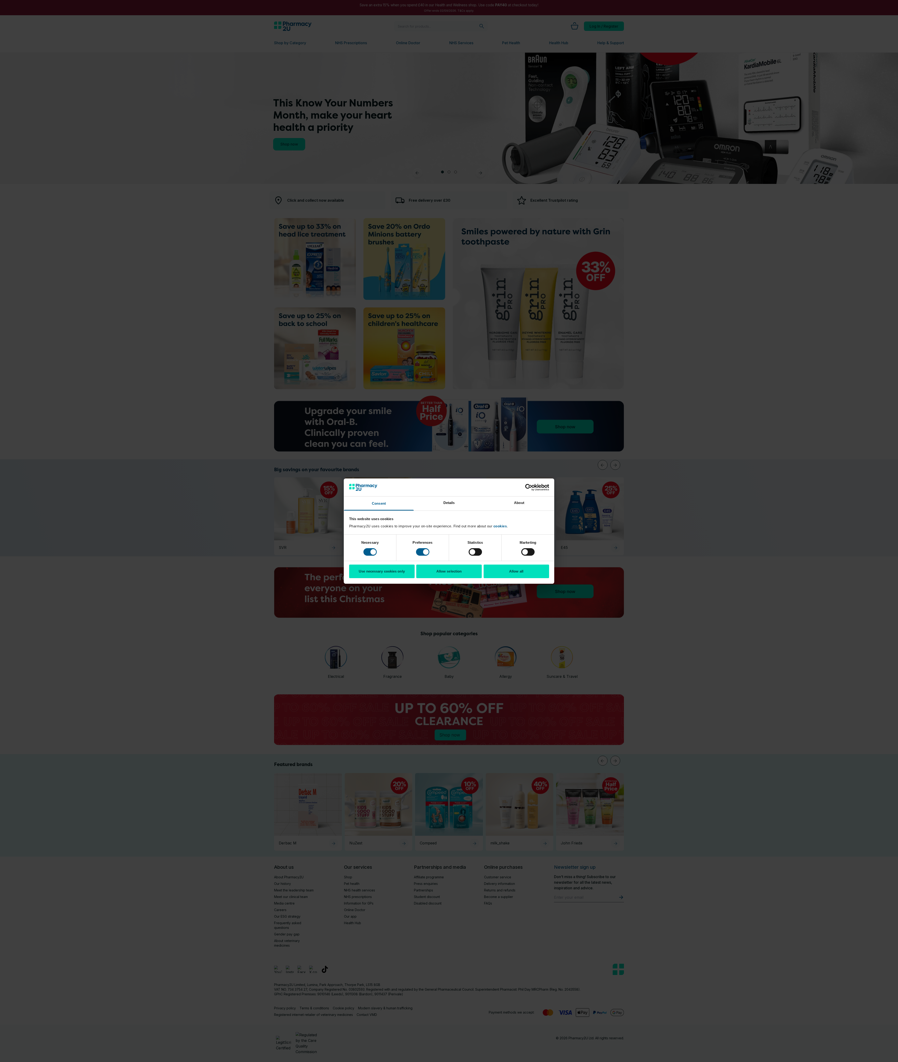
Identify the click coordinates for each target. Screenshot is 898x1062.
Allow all (516, 571)
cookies (500, 526)
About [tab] (519, 503)
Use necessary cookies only (382, 571)
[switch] (422, 552)
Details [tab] (449, 503)
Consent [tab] (379, 503)
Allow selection (449, 571)
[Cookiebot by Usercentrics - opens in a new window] (528, 487)
